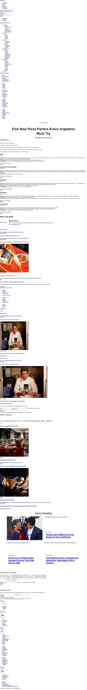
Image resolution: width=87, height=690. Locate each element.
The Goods (5, 7)
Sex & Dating (8, 31)
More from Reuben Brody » (14, 224)
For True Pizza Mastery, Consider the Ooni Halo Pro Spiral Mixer (12, 281)
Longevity (7, 53)
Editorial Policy (6, 676)
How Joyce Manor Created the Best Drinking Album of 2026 (13, 466)
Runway (7, 44)
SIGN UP (2, 596)
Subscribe (7, 10)
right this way (49, 420)
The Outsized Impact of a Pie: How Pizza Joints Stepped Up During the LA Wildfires (18, 506)
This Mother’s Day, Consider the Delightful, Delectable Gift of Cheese (62, 560)
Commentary (7, 42)
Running (7, 58)
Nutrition (7, 55)
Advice (6, 50)
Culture (4, 3)
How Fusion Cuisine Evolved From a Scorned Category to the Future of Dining (14, 241)
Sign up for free (23, 284)
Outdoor (6, 65)
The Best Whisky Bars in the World (7, 459)
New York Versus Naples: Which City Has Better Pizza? (10, 235)
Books (6, 35)
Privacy (4, 681)
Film (6, 34)
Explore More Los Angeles (5, 508)
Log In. (9, 295)
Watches (6, 46)
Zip (12, 409)
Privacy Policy (20, 412)
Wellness (4, 6)
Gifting (6, 69)
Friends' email (3, 582)
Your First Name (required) (17, 576)
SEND (2, 583)
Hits (3, 619)
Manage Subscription (7, 685)
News (6, 43)
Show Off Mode (8, 30)
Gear (1, 279)
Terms (4, 679)
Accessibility (5, 683)
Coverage (4, 621)
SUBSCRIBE (5, 293)
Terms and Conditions (10, 412)
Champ (4, 623)
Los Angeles (44, 122)
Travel (6, 28)
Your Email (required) (16, 575)
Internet (6, 38)
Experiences (5, 2)
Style (4, 5)
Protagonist (5, 625)
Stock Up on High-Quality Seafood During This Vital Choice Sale (21, 560)
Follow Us (2, 10)
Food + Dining (8, 27)
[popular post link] (11, 315)
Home (6, 62)
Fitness (6, 51)
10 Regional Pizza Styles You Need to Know (8, 275)
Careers (4, 682)
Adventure (7, 29)
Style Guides (7, 45)
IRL (3, 622)
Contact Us (5, 677)
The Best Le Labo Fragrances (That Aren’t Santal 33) (9, 319)
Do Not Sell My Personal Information (10, 686)
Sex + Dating (48, 532)
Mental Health (8, 54)
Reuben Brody (4, 139)
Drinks (6, 26)
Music (6, 37)
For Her (6, 66)
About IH (4, 674)
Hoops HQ (5, 8)
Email (13, 408)
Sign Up (2, 411)
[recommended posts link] (14, 456)
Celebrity (7, 41)
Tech (6, 67)
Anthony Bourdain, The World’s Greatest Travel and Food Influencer (12, 353)
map (9, 163)
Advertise (4, 678)
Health (6, 52)
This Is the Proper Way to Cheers (7, 499)
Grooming (7, 47)
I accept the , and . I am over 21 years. (16, 412)
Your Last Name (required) (17, 577)
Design (6, 36)
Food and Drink (8, 64)
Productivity (7, 57)
